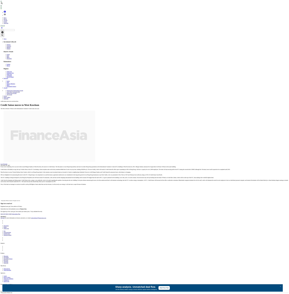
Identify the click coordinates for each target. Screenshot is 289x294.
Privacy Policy (7, 277)
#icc (5, 231)
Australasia (9, 75)
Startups (8, 44)
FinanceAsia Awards (11, 93)
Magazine (6, 256)
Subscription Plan (16, 214)
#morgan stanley (7, 235)
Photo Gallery (7, 97)
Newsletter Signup (8, 258)
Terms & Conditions (8, 278)
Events (5, 21)
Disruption (9, 58)
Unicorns (9, 46)
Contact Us (6, 280)
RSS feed (6, 260)
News (5, 17)
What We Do (7, 268)
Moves (5, 19)
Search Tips (6, 281)
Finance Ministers (11, 83)
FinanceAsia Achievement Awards (15, 90)
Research (6, 78)
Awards (5, 20)
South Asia (9, 74)
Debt (8, 56)
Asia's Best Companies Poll (13, 92)
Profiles (8, 64)
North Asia (9, 71)
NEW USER (8, 214)
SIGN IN (3, 214)
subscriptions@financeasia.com (38, 218)
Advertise (6, 261)
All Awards (9, 94)
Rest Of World (10, 77)
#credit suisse (7, 233)
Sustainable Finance (11, 86)
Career (5, 276)
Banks (5, 227)
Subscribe (6, 23)
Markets (8, 47)
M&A (8, 57)
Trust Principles (7, 270)
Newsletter (6, 257)
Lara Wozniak (4, 164)
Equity (8, 54)
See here (3, 218)
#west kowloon (7, 232)
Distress (8, 48)
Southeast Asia (10, 73)
